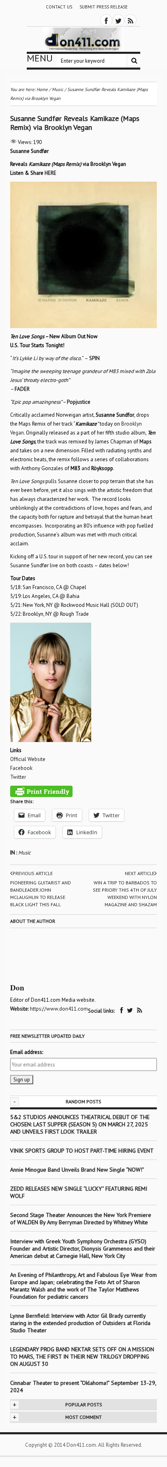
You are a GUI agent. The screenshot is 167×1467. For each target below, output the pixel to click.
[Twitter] (118, 20)
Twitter (18, 777)
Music (24, 852)
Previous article (33, 873)
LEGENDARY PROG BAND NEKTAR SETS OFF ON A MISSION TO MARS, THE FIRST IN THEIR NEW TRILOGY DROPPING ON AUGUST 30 (82, 1356)
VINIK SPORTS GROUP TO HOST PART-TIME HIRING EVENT (82, 1150)
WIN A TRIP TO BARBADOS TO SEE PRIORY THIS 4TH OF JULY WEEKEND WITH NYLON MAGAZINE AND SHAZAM (125, 893)
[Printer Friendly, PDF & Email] (41, 791)
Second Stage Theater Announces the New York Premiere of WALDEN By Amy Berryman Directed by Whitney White (80, 1218)
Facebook (21, 768)
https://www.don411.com (59, 1008)
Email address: (26, 1052)
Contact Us (59, 7)
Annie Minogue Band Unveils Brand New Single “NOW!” (77, 1169)
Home (42, 89)
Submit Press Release (103, 7)
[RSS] (130, 20)
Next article (139, 873)
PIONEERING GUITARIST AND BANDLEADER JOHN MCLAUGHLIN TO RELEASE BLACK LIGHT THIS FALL (40, 893)
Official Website (27, 759)
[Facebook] (106, 20)
